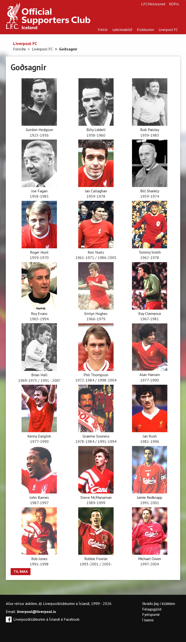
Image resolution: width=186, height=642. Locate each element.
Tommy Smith (150, 252)
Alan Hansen (150, 374)
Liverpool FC (168, 29)
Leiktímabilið (122, 29)
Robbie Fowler (96, 558)
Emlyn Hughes (96, 313)
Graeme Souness (96, 436)
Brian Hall (39, 374)
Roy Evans (39, 313)
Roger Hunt (39, 252)
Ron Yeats (96, 252)
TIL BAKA (21, 571)
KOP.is (174, 3)
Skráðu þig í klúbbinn (158, 603)
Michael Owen (149, 558)
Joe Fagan (39, 190)
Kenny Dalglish (39, 436)
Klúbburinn (145, 29)
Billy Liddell (96, 129)
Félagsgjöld (151, 609)
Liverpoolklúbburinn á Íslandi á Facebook (46, 619)
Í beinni (148, 620)
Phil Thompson (96, 374)
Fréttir (103, 29)
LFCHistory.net (153, 3)
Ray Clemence (149, 313)
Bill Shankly (149, 190)
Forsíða (19, 49)
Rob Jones (39, 558)
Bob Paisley (149, 129)
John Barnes (39, 497)
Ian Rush (150, 436)
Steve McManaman (96, 497)
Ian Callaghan (96, 190)
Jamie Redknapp (149, 497)
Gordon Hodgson (39, 129)
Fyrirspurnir (151, 614)
